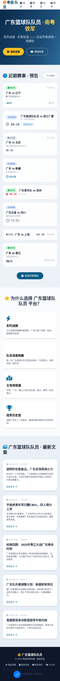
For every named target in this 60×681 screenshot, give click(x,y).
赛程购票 (39, 51)
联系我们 (39, 664)
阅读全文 (10, 486)
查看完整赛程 (32, 275)
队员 (43, 4)
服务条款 (25, 664)
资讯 (53, 4)
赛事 (32, 4)
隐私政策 (12, 664)
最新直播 (15, 51)
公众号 (52, 664)
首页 (22, 4)
